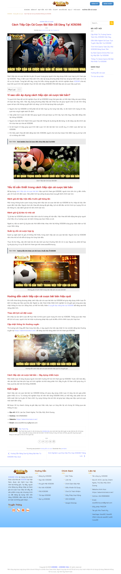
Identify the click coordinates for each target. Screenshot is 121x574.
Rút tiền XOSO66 (45, 487)
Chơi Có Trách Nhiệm (72, 491)
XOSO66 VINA (46, 431)
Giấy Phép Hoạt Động (73, 495)
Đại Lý (70, 9)
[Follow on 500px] (27, 510)
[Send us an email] (13, 510)
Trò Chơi (76, 9)
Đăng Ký (34, 9)
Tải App (55, 9)
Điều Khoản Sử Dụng (72, 487)
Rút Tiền (48, 9)
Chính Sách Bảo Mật (72, 484)
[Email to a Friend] (46, 441)
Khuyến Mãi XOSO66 (46, 484)
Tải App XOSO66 (45, 495)
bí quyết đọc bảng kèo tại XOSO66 (61, 305)
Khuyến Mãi (63, 9)
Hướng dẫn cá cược (89, 9)
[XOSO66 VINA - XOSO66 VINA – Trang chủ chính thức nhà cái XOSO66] (60, 4)
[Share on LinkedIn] (53, 441)
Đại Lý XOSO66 (44, 499)
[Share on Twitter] (43, 441)
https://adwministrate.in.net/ (25, 331)
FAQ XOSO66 (43, 491)
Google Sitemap (71, 503)
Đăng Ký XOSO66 (45, 476)
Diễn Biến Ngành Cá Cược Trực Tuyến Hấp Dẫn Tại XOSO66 (102, 42)
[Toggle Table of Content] (18, 89)
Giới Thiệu (69, 476)
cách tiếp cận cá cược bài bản (27, 191)
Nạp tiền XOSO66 (45, 480)
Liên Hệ (68, 480)
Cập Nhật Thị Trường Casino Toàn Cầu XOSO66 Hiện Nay (101, 35)
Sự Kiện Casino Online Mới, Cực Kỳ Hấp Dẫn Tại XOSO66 (102, 54)
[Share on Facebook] (39, 441)
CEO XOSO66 (70, 499)
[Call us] (18, 510)
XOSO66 (27, 9)
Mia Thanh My (55, 30)
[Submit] (112, 23)
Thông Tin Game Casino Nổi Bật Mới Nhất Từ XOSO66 (102, 60)
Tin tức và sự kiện (97, 76)
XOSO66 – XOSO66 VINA (60, 567)
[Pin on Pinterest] (50, 441)
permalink (64, 448)
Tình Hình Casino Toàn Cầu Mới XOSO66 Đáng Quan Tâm (102, 48)
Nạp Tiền (41, 9)
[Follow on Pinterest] (23, 510)
